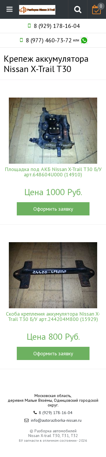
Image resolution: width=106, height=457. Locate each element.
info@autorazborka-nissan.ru (56, 420)
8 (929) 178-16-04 (57, 26)
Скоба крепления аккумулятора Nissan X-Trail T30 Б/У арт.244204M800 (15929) (53, 316)
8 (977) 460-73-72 (49, 40)
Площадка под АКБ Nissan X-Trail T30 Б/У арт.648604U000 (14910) (53, 172)
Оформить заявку (53, 208)
